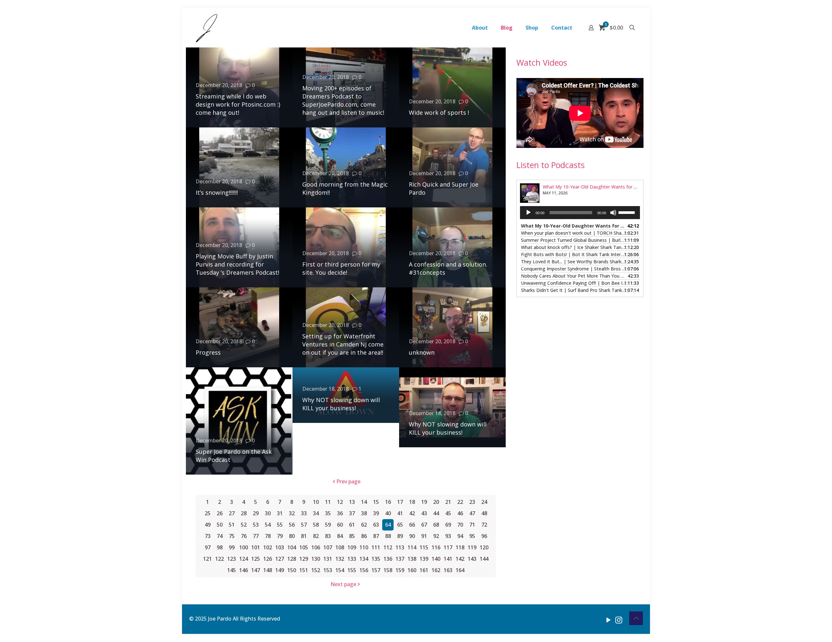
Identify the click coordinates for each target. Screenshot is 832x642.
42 (412, 513)
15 (376, 501)
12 (340, 501)
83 (328, 536)
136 (388, 558)
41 (400, 513)
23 (472, 501)
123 (231, 558)
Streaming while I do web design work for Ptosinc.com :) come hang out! (238, 104)
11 (328, 501)
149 (279, 570)
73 (208, 536)
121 (207, 558)
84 (340, 536)
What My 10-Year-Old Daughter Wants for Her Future (599, 187)
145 (231, 570)
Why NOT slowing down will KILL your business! (341, 404)
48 (484, 513)
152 (315, 570)
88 (388, 536)
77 (256, 536)
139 (424, 558)
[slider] (627, 212)
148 (267, 570)
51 (232, 524)
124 (243, 558)
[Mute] (613, 212)
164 (460, 570)
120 (484, 547)
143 (472, 558)
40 (388, 513)
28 (244, 513)
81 (304, 536)
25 (208, 513)
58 (316, 524)
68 (436, 524)
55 (280, 524)
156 (363, 570)
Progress (208, 352)
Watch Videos (541, 62)
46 (460, 513)
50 (220, 524)
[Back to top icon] (636, 618)
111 (375, 547)
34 (316, 513)
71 (472, 524)
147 (255, 570)
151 (303, 570)
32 (292, 513)
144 (484, 558)
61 (352, 524)
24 (484, 501)
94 (460, 536)
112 (388, 547)
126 (267, 558)
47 (472, 513)
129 (303, 558)
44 (436, 513)
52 (244, 524)
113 (400, 547)
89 (400, 536)
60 (340, 524)
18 (412, 501)
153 (327, 570)
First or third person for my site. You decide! (341, 268)
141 (448, 558)
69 (448, 524)
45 (448, 513)
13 (352, 501)
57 (304, 524)
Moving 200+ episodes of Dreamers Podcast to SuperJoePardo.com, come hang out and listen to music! (343, 100)
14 (364, 501)
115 (424, 547)
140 (436, 558)
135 (375, 558)
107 (327, 547)
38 (364, 513)
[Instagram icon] (619, 619)
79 (280, 536)
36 (340, 513)
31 (280, 513)
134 (363, 558)
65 (400, 524)
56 (292, 524)
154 (339, 570)
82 (316, 536)
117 (448, 547)
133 (351, 558)
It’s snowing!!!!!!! (217, 192)
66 (412, 524)
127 (279, 558)
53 (256, 524)
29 (256, 513)
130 (315, 558)
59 (328, 524)
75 (232, 536)
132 (339, 558)
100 (243, 547)
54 (268, 524)
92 (436, 536)
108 (339, 547)
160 (412, 570)
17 (400, 501)
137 (400, 558)
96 (484, 536)
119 (472, 547)
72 (484, 524)
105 (303, 547)
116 (436, 547)
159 (400, 570)
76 (244, 536)
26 (220, 513)
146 (243, 570)
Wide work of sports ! (439, 112)
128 (291, 558)
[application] (580, 212)
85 (352, 536)
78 (268, 536)
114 (412, 547)
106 (315, 547)
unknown (422, 352)
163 (448, 570)
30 (268, 513)
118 (460, 547)
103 (279, 547)
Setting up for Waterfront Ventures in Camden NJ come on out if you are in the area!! (343, 344)
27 (232, 513)
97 (208, 547)
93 (448, 536)
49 (208, 524)
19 (424, 501)
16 (388, 501)
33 (304, 513)
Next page (343, 584)
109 (351, 547)
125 (255, 558)
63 (376, 524)
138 (412, 558)
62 (364, 524)
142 (460, 558)
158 (388, 570)
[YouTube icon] (608, 619)
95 (472, 536)
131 (327, 558)
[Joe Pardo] (206, 27)
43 (424, 513)
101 (255, 547)
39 (376, 513)
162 (436, 570)
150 (291, 570)
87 (376, 536)
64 (388, 524)
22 (460, 501)
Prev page (348, 481)
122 (219, 558)
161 (424, 570)
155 (351, 570)
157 (375, 570)
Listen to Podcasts (550, 164)
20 (436, 501)
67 (424, 524)
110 (363, 547)
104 (291, 547)
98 (220, 547)
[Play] (528, 212)
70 (460, 524)
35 (328, 513)
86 (364, 536)
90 (412, 536)
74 (220, 536)
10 (316, 501)
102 (267, 547)
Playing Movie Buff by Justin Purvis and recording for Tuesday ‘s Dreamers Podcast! (237, 264)
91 (424, 536)
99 (232, 547)
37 (352, 513)
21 (448, 501)
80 (292, 536)
